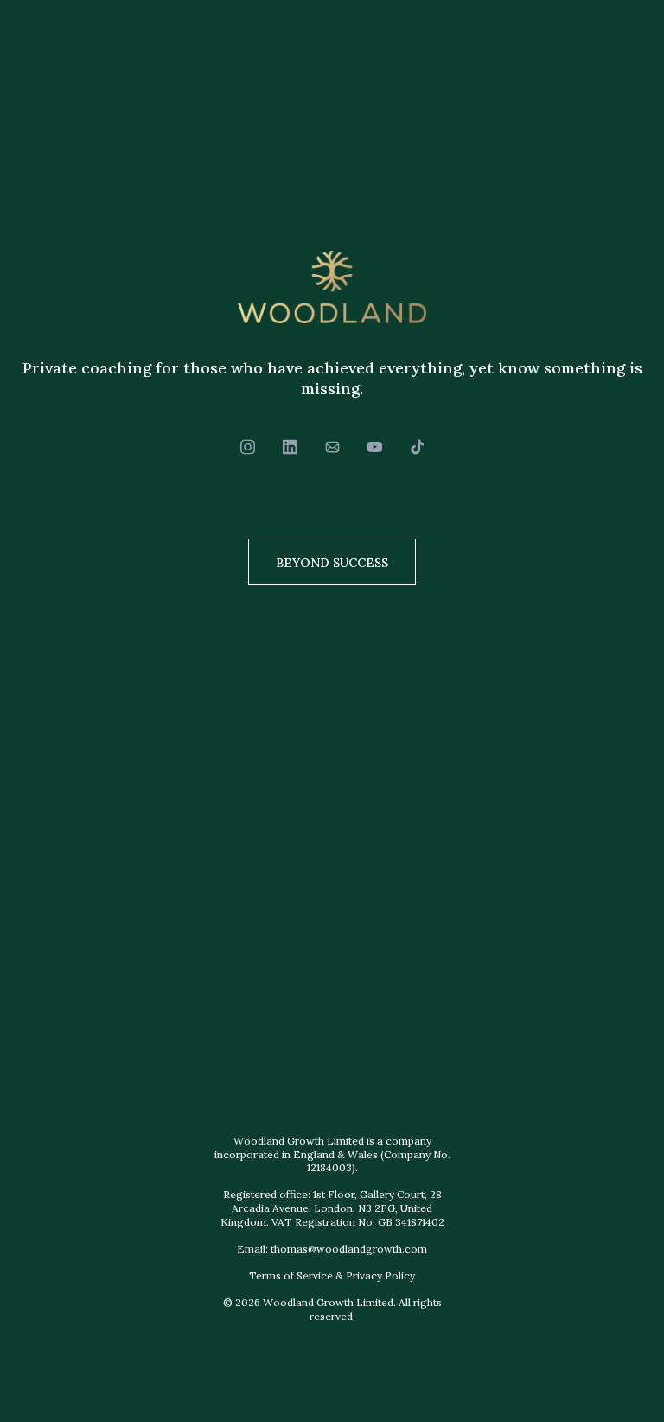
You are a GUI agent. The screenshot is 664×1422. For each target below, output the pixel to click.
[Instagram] (248, 446)
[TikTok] (417, 446)
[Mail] (332, 446)
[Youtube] (375, 446)
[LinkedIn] (290, 446)
